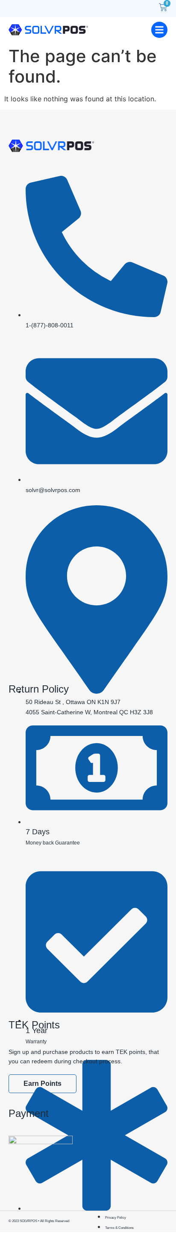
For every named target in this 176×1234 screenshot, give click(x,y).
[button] (159, 30)
